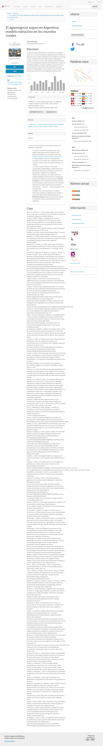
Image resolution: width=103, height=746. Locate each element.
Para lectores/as (76, 215)
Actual (25, 6)
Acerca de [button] (59, 6)
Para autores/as (76, 219)
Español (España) (77, 26)
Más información (75, 263)
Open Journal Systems (77, 272)
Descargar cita (51, 112)
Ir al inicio (17, 6)
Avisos (40, 6)
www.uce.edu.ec (9, 741)
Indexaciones (49, 6)
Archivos (32, 6)
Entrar (99, 2)
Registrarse (91, 2)
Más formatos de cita (36, 112)
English (74, 21)
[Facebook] (72, 44)
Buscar (95, 6)
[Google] (79, 44)
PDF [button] (15, 67)
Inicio (9, 13)
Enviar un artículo (77, 35)
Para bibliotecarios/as (78, 223)
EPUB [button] (14, 71)
